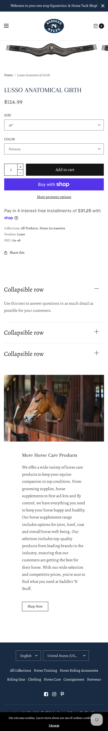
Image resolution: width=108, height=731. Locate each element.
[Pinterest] (62, 694)
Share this (17, 252)
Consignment (73, 679)
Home (8, 75)
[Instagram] (54, 694)
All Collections (20, 670)
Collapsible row (24, 289)
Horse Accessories (52, 228)
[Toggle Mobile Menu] (9, 26)
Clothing (34, 679)
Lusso (21, 234)
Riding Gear (16, 679)
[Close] (103, 6)
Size (7, 115)
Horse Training (45, 670)
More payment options (54, 196)
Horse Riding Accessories (79, 670)
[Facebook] (46, 694)
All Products (29, 228)
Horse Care (52, 679)
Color (9, 139)
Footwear (94, 679)
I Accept (54, 725)
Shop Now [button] (35, 606)
